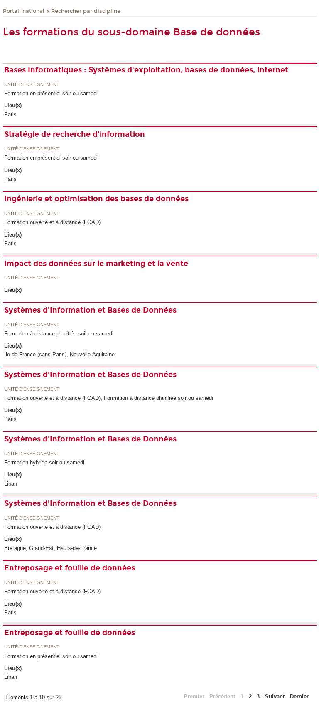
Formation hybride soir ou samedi (44, 462)
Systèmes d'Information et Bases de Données (90, 310)
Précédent (222, 696)
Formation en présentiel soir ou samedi (51, 93)
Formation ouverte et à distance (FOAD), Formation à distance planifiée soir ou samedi (108, 398)
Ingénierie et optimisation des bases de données (96, 198)
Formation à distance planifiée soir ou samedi (58, 333)
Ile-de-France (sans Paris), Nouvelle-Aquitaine (59, 354)
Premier (194, 696)
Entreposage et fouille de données (69, 567)
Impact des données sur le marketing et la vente (96, 263)
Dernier (299, 696)
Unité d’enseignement (31, 85)
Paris (10, 114)
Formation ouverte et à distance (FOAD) (52, 222)
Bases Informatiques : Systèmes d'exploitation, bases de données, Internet (146, 69)
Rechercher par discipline (85, 11)
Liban (10, 484)
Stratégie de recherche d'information (74, 134)
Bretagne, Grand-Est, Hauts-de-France (50, 548)
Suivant (275, 696)
